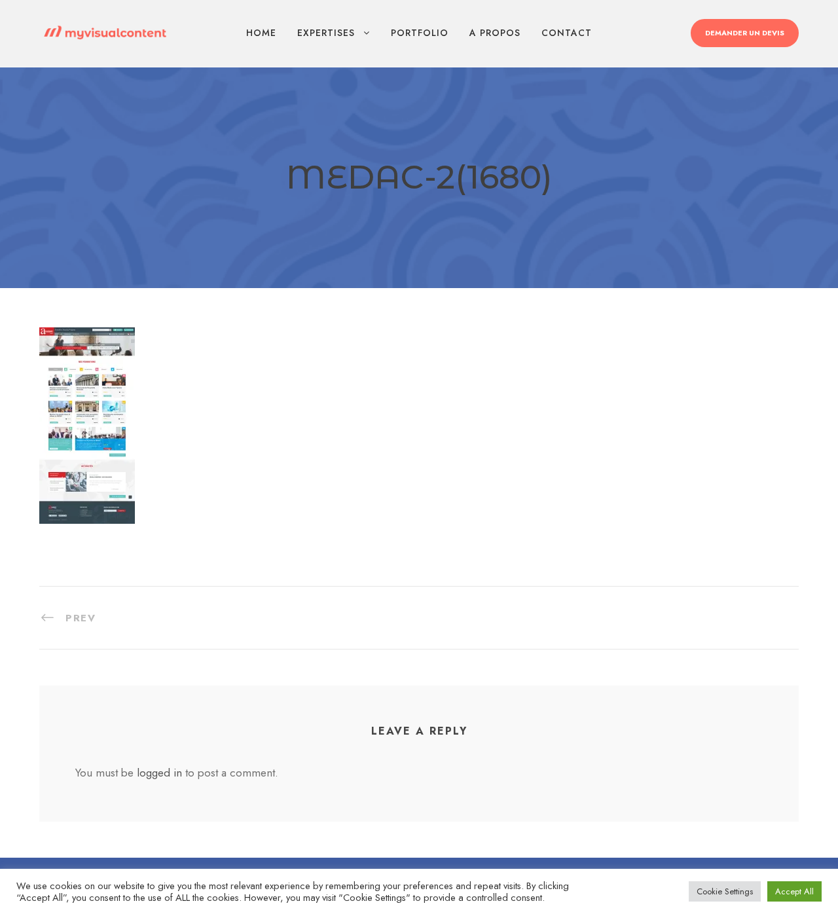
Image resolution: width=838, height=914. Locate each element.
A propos (494, 32)
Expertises (326, 32)
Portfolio (419, 32)
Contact (566, 32)
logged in (159, 772)
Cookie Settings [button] (725, 891)
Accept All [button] (794, 891)
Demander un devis (744, 32)
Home (261, 32)
